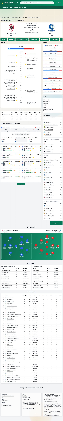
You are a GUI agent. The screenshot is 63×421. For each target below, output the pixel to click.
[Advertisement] (31, 13)
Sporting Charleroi (49, 185)
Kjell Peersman (36, 270)
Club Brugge (48, 122)
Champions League (5, 403)
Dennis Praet (9, 310)
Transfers (15, 7)
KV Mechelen (48, 134)
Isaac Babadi (10, 85)
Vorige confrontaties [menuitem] (22, 39)
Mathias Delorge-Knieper (32, 58)
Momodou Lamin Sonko (38, 276)
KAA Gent (47, 132)
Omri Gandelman (10, 318)
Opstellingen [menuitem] (34, 39)
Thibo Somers (10, 344)
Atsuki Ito (9, 351)
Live (25, 7)
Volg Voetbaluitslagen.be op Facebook (32, 388)
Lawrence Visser (35, 32)
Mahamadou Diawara (8, 82)
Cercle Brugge (48, 146)
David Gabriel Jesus (6, 287)
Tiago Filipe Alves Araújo (38, 281)
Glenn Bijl (4, 274)
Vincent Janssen (11, 80)
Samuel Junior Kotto (31, 54)
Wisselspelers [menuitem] (44, 39)
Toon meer (20, 184)
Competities (5, 7)
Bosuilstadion (46, 101)
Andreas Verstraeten (6, 272)
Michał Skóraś (30, 68)
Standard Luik (48, 177)
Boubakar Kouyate (5, 276)
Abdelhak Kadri (30, 102)
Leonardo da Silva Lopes (12, 305)
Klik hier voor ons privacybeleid (29, 408)
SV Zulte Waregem (49, 144)
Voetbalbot (25, 395)
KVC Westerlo (48, 180)
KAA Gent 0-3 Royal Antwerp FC (22, 133)
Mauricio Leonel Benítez (7, 281)
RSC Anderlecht (49, 129)
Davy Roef (9, 303)
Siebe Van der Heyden (31, 64)
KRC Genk (47, 175)
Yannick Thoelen (10, 329)
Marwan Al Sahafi (11, 100)
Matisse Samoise (30, 75)
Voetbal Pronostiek (26, 397)
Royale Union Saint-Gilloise (51, 124)
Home (2, 17)
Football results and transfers (8, 395)
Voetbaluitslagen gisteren (7, 405)
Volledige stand (56, 223)
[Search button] (52, 3)
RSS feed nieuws (5, 400)
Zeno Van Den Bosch (8, 97)
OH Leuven (48, 187)
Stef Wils (5, 231)
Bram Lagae (35, 272)
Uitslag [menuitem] (3, 39)
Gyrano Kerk (9, 342)
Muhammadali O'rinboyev (7, 285)
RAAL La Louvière (49, 149)
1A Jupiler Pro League (23, 17)
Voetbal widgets (26, 399)
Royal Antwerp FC (49, 182)
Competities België (14, 17)
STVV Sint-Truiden (49, 127)
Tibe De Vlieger (36, 278)
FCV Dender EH (48, 151)
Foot (2, 397)
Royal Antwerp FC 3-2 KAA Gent (22, 134)
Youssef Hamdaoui (11, 88)
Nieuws (21, 7)
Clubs (10, 7)
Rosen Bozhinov (11, 66)
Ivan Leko (59, 231)
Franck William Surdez (37, 285)
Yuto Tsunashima (11, 56)
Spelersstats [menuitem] (55, 39)
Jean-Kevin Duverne (31, 77)
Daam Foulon (12, 62)
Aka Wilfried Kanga (11, 357)
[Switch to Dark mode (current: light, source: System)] (56, 3)
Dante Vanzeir (36, 283)
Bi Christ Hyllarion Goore (38, 287)
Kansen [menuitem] (11, 39)
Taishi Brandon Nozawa (6, 270)
